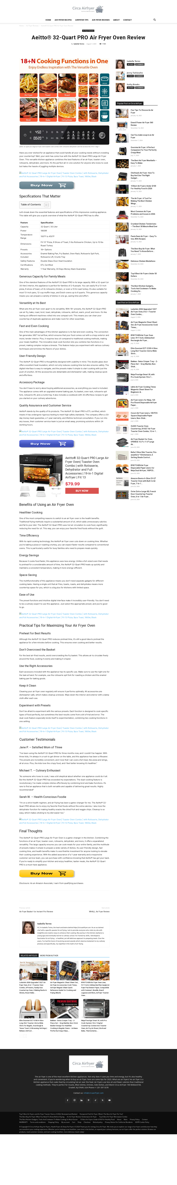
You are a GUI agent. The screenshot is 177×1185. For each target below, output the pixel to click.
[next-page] (25, 1036)
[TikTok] (95, 1100)
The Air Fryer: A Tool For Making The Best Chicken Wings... (141, 201)
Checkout (87, 1122)
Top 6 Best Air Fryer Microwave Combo (113, 1117)
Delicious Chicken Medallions (143, 261)
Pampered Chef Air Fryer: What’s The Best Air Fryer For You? (101, 1114)
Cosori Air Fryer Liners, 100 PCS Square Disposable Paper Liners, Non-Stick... (144, 415)
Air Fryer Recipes (63, 20)
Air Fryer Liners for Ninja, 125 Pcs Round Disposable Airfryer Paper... (144, 402)
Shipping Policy (53, 1122)
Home (48, 20)
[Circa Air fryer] (88, 8)
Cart (73, 1122)
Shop (79, 1122)
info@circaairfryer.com (94, 1093)
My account (65, 1122)
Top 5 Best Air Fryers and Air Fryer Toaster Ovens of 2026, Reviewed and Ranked (48, 1114)
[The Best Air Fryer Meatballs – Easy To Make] (122, 163)
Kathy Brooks (133, 84)
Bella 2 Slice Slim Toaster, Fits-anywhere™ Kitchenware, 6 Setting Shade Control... (144, 454)
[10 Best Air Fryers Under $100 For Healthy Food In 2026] (122, 189)
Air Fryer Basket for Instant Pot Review (36, 911)
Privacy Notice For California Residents (119, 1122)
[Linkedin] (81, 1100)
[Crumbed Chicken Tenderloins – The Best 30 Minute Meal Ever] (122, 227)
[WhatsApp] (39, 895)
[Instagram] (74, 1100)
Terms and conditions (38, 1122)
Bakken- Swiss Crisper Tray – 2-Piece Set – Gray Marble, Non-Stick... (144, 364)
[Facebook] (21, 895)
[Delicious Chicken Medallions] (122, 264)
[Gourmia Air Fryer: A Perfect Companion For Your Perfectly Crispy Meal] (122, 150)
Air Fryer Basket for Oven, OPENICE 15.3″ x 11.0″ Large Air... (142, 441)
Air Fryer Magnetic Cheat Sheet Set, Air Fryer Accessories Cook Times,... (144, 324)
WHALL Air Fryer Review (99, 911)
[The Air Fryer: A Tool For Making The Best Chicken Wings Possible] (122, 201)
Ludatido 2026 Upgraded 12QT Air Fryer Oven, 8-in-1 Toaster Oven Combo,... (144, 311)
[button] (154, 20)
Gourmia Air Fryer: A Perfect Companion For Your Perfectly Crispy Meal (144, 150)
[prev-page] (21, 1036)
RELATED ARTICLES (29, 956)
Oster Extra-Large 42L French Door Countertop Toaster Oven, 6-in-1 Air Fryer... (143, 494)
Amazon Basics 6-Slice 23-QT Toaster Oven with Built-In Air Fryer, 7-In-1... (143, 481)
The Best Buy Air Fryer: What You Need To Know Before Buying (41, 1117)
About (116, 20)
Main (125, 1119)
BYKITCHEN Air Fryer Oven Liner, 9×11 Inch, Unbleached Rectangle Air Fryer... (142, 337)
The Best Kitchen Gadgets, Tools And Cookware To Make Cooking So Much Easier (48, 1119)
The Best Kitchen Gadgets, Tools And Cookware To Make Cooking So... (143, 288)
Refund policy (97, 1122)
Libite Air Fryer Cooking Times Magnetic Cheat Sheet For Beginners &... (143, 389)
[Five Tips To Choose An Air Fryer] (122, 113)
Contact (127, 20)
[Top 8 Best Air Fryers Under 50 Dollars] (122, 276)
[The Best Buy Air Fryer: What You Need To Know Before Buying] (122, 251)
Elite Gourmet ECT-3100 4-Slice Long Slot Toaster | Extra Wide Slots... (144, 351)
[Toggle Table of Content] (45, 205)
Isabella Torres (79, 44)
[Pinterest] (33, 895)
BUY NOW (82, 490)
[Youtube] (109, 1100)
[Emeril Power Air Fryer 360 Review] (122, 125)
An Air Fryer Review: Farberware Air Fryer (82, 1117)
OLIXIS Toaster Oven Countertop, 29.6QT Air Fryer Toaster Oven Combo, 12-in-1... (144, 428)
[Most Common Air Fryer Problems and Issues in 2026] (122, 214)
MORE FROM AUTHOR (49, 956)
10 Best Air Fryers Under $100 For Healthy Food (97, 1119)
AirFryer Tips (81, 20)
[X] (27, 895)
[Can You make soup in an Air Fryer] (122, 138)
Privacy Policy (135, 1119)
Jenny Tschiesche (135, 73)
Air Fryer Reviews (101, 20)
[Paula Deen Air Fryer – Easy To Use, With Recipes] (122, 239)
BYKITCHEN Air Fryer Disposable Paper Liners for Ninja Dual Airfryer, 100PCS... (143, 468)
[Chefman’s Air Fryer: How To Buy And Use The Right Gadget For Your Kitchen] (122, 176)
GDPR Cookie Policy (142, 1122)
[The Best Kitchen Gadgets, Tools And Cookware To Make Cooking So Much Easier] (122, 289)
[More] (118, 49)
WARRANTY (23, 1122)
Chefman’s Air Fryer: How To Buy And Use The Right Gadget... (142, 175)
